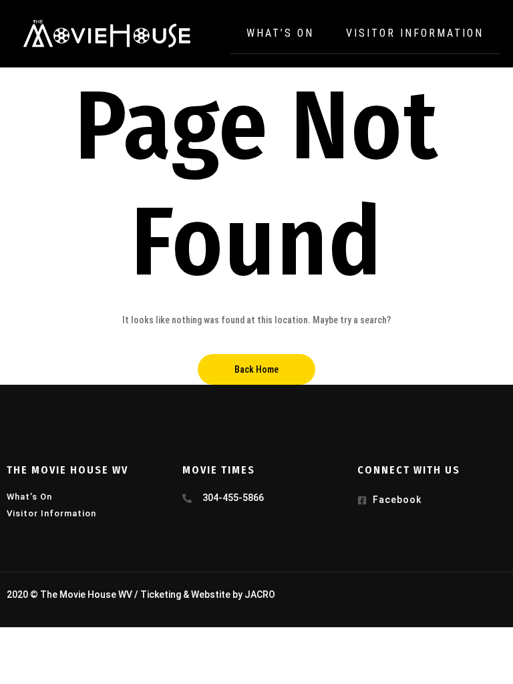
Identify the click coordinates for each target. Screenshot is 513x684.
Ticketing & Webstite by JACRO (207, 594)
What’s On (280, 33)
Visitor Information (415, 33)
